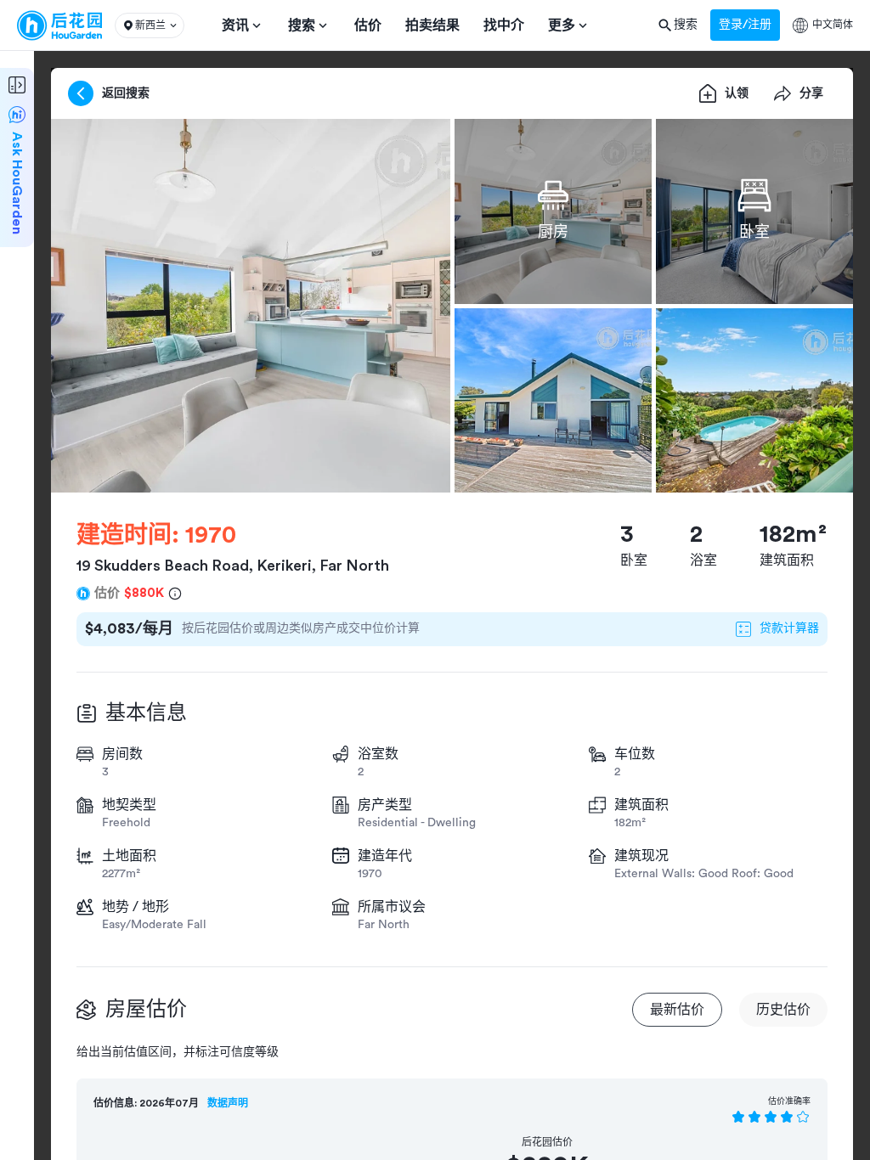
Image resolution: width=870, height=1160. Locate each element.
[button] (149, 25)
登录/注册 (745, 25)
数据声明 (227, 1103)
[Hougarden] (59, 25)
